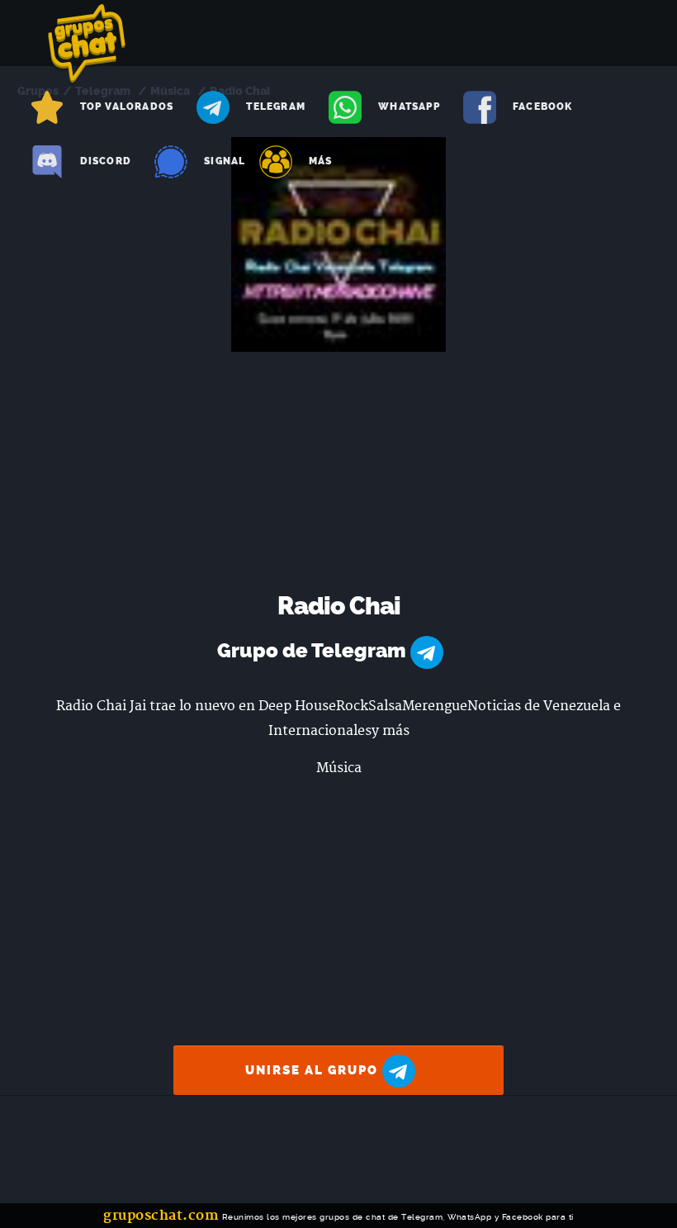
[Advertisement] (339, 475)
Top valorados (127, 106)
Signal (224, 161)
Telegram (275, 106)
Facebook (543, 106)
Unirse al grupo (313, 1070)
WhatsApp (409, 106)
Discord (105, 161)
